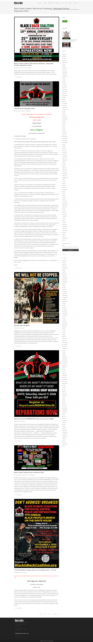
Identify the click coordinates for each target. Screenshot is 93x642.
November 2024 (64, 72)
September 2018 (65, 177)
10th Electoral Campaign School (24, 108)
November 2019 (64, 156)
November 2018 (64, 173)
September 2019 (65, 160)
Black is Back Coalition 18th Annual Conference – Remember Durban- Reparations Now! (65, 9)
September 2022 (65, 109)
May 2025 (63, 66)
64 (54, 614)
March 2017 (64, 199)
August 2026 (64, 54)
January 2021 (64, 134)
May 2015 (63, 220)
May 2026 (63, 56)
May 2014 (63, 236)
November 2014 (64, 226)
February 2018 (64, 189)
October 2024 (64, 74)
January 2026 (64, 60)
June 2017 (63, 193)
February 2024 (64, 85)
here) (15, 577)
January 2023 (64, 105)
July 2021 (63, 122)
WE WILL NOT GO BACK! (22, 325)
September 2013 (65, 238)
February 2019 (64, 169)
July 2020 (63, 144)
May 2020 (63, 146)
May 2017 (63, 195)
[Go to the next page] (57, 614)
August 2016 (64, 206)
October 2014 (64, 228)
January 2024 (64, 87)
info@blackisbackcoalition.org (22, 633)
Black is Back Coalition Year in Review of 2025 (29, 472)
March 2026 (64, 58)
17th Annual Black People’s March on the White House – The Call (35, 570)
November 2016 (64, 202)
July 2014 (63, 234)
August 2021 (64, 120)
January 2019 (64, 171)
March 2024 (64, 83)
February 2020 (64, 152)
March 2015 (64, 222)
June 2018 (63, 181)
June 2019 (63, 161)
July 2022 (63, 111)
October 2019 (64, 158)
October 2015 (64, 214)
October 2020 (64, 140)
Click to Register (36, 130)
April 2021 (63, 128)
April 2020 (63, 148)
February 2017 (64, 201)
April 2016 (63, 210)
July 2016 (63, 208)
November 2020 (64, 138)
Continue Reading (19, 76)
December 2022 (64, 107)
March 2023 (64, 101)
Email (63, 245)
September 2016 (65, 204)
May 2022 (63, 113)
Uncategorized (28, 67)
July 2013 (63, 240)
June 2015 (63, 218)
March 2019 (64, 167)
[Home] (49, 9)
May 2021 (63, 126)
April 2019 (63, 165)
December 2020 (64, 136)
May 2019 (63, 163)
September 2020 (65, 142)
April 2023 (63, 99)
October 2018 (64, 175)
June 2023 (63, 97)
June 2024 (63, 79)
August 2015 (64, 216)
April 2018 (63, 185)
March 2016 (64, 212)
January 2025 (64, 70)
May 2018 (63, 183)
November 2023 (64, 91)
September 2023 (65, 95)
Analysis (24, 474)
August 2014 (64, 232)
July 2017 (63, 191)
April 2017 (63, 197)
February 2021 (64, 132)
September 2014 (65, 230)
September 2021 (65, 324)
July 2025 (63, 64)
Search (63, 17)
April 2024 (63, 81)
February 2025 (64, 68)
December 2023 (64, 89)
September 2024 (65, 76)
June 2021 (63, 124)
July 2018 (63, 179)
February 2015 (64, 224)
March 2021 (64, 130)
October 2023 (64, 93)
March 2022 (64, 115)
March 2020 (64, 150)
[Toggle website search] (78, 3)
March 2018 (64, 187)
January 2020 (64, 154)
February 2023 (64, 103)
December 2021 (64, 117)
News (24, 67)
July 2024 (63, 77)
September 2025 (65, 62)
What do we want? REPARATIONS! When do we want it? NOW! (34, 419)
